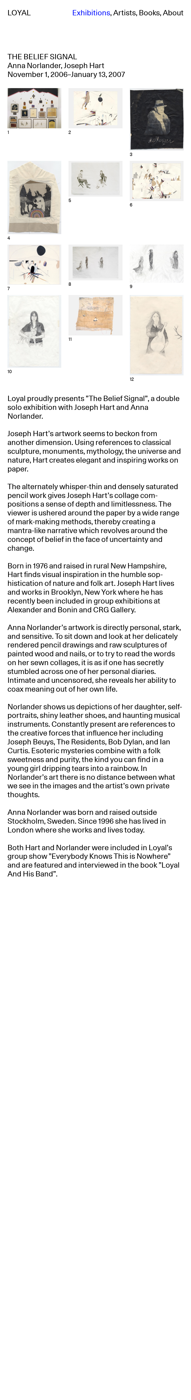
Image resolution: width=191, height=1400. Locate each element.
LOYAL (19, 13)
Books (149, 13)
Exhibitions (91, 13)
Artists (124, 13)
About (173, 13)
